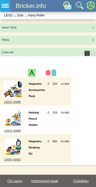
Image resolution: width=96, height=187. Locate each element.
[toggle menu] (5, 6)
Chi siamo (14, 181)
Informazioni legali (44, 181)
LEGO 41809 (12, 130)
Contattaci (81, 181)
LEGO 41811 (12, 159)
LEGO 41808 (12, 102)
